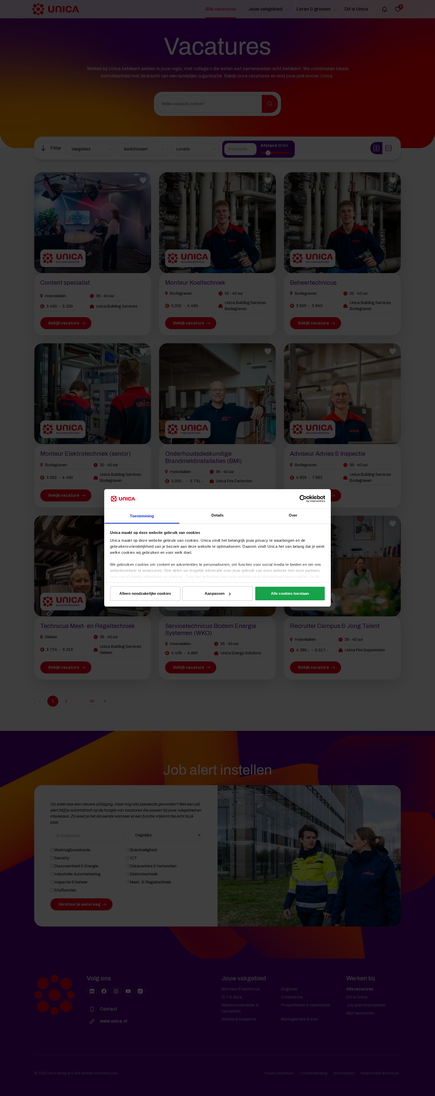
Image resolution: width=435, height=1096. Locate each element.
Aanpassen (215, 593)
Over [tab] (293, 515)
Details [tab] (217, 515)
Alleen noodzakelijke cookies (145, 593)
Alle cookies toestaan (290, 593)
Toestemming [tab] (142, 516)
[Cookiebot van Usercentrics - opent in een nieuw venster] (303, 498)
